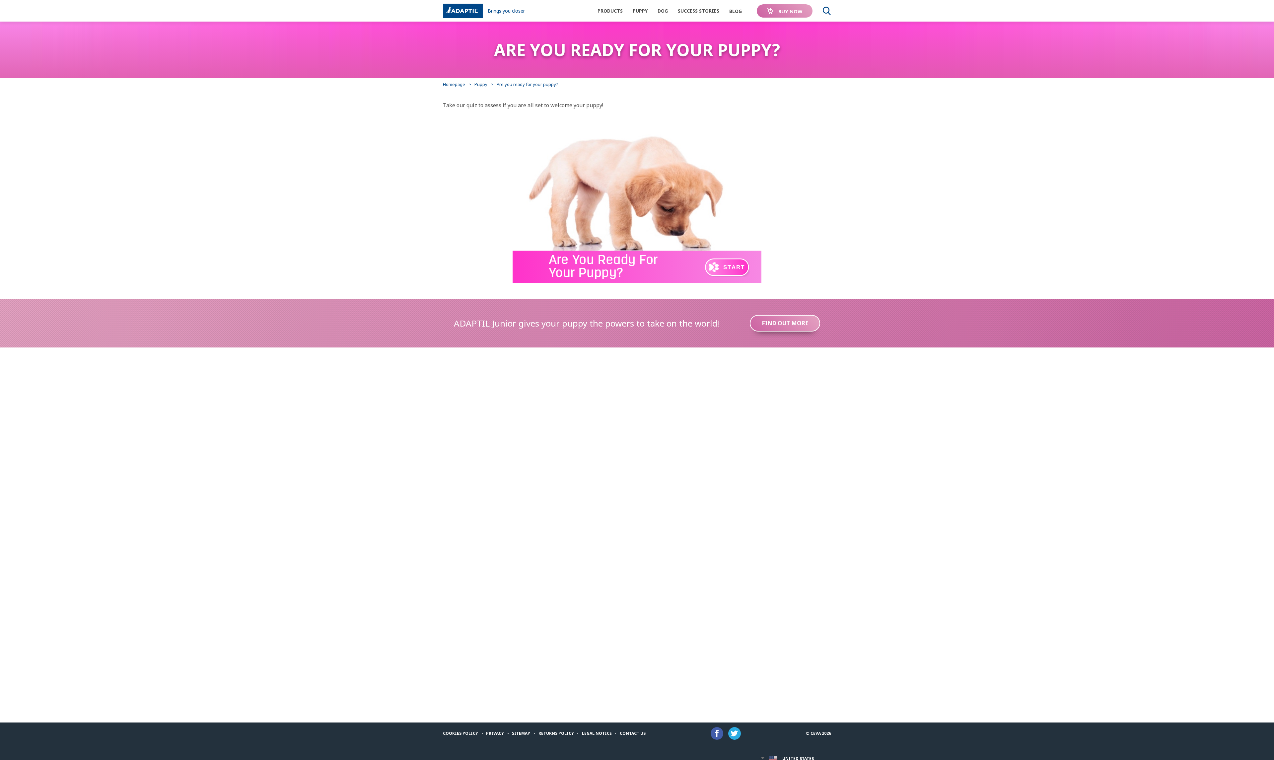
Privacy (495, 733)
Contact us (633, 733)
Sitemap (521, 733)
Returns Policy (556, 733)
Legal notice (597, 733)
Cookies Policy (460, 733)
